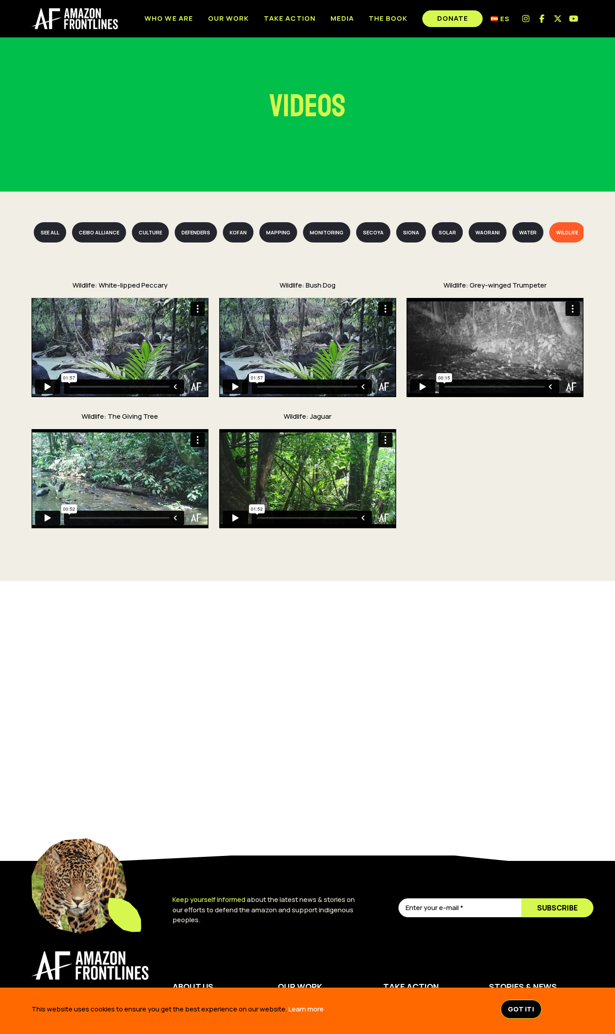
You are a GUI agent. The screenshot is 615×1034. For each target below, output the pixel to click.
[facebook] (542, 18)
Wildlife (567, 232)
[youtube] (574, 18)
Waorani (487, 232)
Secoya (373, 232)
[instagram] (526, 18)
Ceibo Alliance (99, 232)
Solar (447, 232)
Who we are (169, 18)
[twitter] (558, 18)
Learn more (306, 1009)
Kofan (238, 232)
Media (342, 18)
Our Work (228, 18)
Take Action (290, 18)
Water (528, 232)
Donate (452, 18)
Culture (150, 232)
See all (50, 232)
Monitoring (327, 232)
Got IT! (521, 1009)
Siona (411, 232)
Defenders (195, 232)
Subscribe (557, 908)
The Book (388, 18)
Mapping (278, 232)
